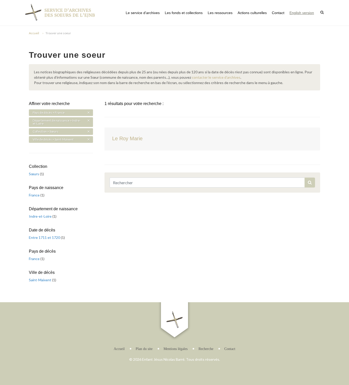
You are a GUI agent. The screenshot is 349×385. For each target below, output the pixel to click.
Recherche (206, 349)
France (34, 195)
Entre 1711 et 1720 (45, 237)
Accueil (34, 33)
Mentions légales (176, 349)
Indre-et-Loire (40, 216)
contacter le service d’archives (216, 77)
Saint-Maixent (40, 280)
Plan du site (144, 349)
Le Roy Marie (127, 138)
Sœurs (34, 174)
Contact (278, 13)
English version (301, 13)
